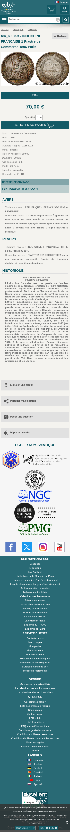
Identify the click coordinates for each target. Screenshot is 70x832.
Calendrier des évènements (35, 596)
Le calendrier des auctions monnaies (35, 688)
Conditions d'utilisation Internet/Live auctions (35, 738)
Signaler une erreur (21, 384)
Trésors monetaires (35, 600)
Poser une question (21, 416)
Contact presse (35, 714)
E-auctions (35, 568)
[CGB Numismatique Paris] (8, 14)
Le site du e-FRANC (35, 616)
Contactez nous (35, 638)
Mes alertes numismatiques (35, 658)
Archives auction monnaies (35, 588)
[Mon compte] (64, 13)
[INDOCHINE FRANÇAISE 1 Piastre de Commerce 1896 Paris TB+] (35, 84)
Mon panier (35, 646)
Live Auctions (35, 572)
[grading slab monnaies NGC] (35, 496)
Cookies (35, 750)
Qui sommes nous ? (35, 701)
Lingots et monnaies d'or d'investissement (35, 580)
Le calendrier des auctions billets (35, 692)
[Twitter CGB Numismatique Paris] (27, 547)
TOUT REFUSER (48, 828)
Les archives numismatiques (35, 604)
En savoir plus (35, 824)
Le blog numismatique (35, 608)
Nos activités (35, 710)
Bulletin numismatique (35, 612)
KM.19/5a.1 (30, 189)
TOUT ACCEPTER (25, 828)
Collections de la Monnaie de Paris (35, 576)
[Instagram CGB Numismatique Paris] (43, 547)
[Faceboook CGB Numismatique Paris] (10, 547)
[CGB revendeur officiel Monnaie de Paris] (35, 513)
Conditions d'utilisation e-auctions (35, 734)
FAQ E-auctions (35, 722)
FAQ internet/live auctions (35, 726)
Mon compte (35, 642)
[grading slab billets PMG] (35, 529)
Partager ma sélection (23, 400)
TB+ (35, 95)
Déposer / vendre (20, 432)
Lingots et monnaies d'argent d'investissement (35, 584)
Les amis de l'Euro (35, 628)
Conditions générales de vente (35, 730)
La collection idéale (35, 620)
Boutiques (35, 563)
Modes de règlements (35, 670)
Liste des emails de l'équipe (35, 705)
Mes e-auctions (35, 650)
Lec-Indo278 (11, 189)
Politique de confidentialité (35, 746)
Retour (62, 36)
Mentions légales (35, 742)
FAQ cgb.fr (35, 718)
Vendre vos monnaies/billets (35, 684)
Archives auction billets (35, 592)
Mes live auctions (35, 654)
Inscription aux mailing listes (35, 662)
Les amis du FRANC (35, 624)
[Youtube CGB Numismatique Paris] (59, 547)
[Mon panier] (51, 13)
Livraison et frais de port (35, 666)
